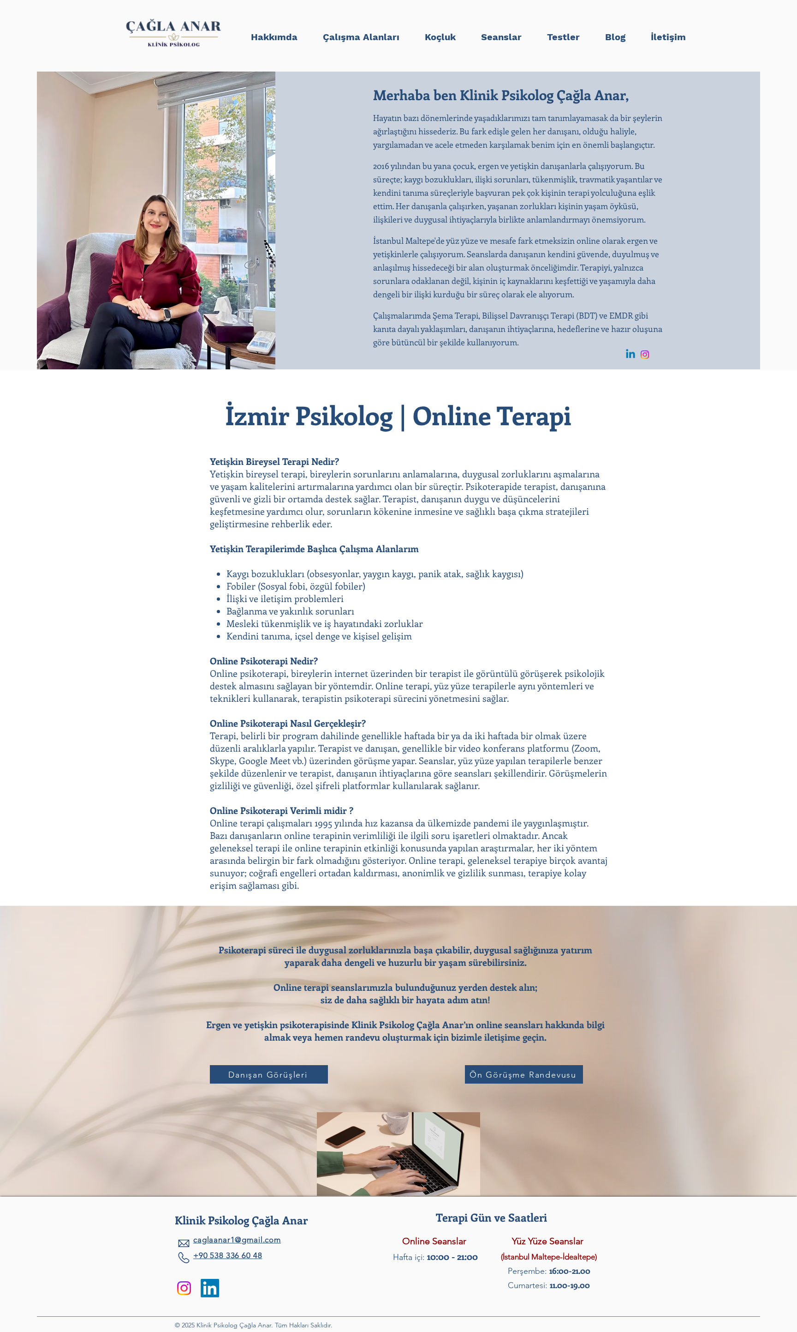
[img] (173, 47)
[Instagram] (644, 354)
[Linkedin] (630, 354)
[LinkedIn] (210, 1288)
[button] (563, 33)
